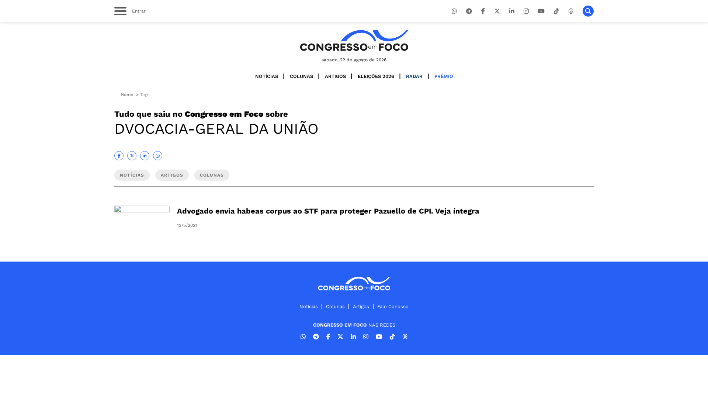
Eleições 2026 (376, 76)
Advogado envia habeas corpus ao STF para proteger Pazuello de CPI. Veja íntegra (328, 211)
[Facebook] (483, 11)
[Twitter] (497, 11)
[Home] (354, 40)
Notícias (266, 76)
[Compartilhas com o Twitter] (131, 155)
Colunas (301, 76)
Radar (414, 76)
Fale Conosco (393, 306)
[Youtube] (541, 11)
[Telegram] (469, 11)
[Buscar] (588, 11)
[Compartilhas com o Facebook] (119, 155)
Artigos (335, 76)
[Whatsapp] (454, 11)
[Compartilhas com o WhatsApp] (157, 155)
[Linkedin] (511, 11)
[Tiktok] (556, 11)
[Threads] (570, 11)
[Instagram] (526, 11)
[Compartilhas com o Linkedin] (144, 155)
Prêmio (443, 76)
